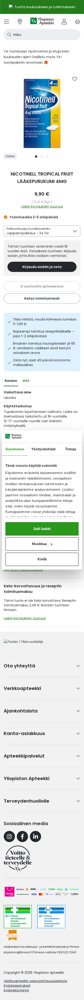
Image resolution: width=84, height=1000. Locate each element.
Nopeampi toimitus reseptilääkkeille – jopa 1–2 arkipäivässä (43, 333)
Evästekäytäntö (16, 990)
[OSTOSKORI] (77, 21)
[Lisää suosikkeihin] (74, 79)
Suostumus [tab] (14, 449)
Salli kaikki (42, 529)
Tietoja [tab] (70, 449)
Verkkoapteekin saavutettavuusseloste (35, 981)
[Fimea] (18, 916)
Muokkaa (39, 544)
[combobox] (42, 34)
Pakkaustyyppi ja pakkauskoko (28, 229)
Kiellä (42, 559)
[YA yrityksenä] (18, 858)
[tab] (11, 380)
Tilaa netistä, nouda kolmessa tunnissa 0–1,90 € (44, 321)
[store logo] (42, 21)
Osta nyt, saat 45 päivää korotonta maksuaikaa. (41, 362)
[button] (36, 156)
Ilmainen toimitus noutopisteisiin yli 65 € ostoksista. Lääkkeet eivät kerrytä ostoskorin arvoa (44, 348)
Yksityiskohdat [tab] (43, 449)
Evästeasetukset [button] (17, 985)
